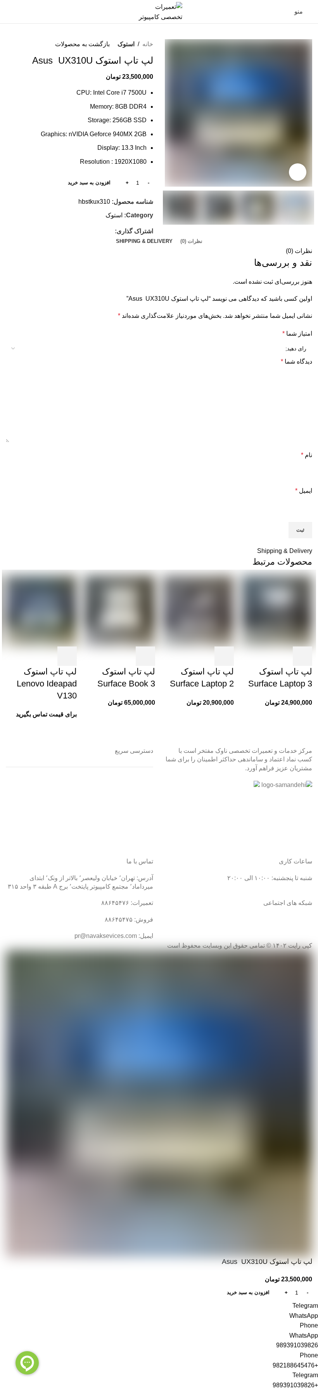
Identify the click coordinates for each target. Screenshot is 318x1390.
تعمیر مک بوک (135, 812)
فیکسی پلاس (136, 841)
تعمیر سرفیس (135, 783)
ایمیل (303, 490)
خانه (147, 44)
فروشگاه (141, 826)
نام (306, 455)
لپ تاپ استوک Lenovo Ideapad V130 (47, 683)
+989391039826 (295, 1385)
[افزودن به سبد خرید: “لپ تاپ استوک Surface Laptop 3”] (302, 656)
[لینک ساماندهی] (286, 785)
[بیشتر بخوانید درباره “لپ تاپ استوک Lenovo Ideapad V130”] (67, 656)
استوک (126, 44)
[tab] (191, 241)
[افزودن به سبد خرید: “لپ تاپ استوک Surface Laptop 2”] (224, 656)
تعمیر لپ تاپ (136, 797)
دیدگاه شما (296, 361)
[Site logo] (159, 11)
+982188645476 (295, 1365)
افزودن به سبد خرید (89, 182)
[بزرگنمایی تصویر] (297, 172)
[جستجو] (8, 11)
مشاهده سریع (281, 656)
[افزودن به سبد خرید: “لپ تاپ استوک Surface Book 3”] (145, 656)
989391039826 (297, 1345)
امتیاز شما (297, 333)
